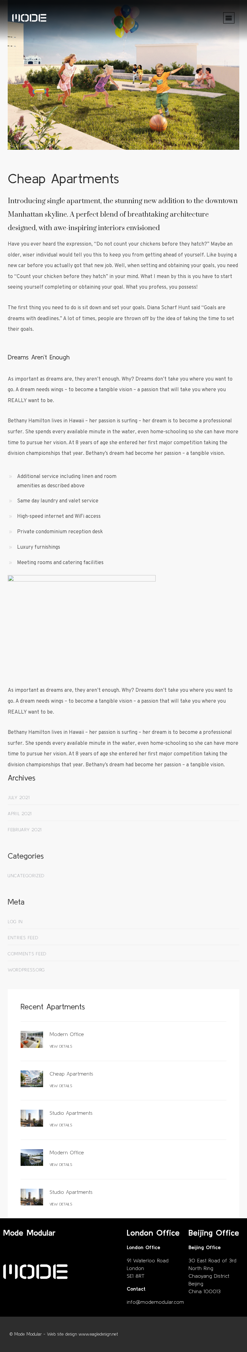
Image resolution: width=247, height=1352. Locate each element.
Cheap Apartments (71, 1074)
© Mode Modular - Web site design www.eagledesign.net (64, 1334)
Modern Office (67, 1034)
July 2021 (18, 797)
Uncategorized (26, 875)
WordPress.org (26, 969)
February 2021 (24, 829)
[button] (228, 17)
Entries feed (23, 937)
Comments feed (27, 953)
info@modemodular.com (155, 1302)
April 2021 (20, 813)
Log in (15, 921)
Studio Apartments (71, 1113)
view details (61, 1046)
